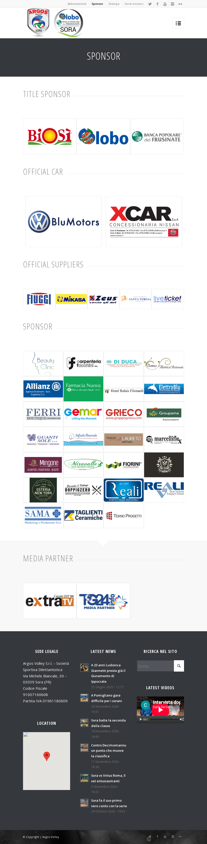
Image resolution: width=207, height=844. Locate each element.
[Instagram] (172, 4)
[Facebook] (157, 4)
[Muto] (181, 719)
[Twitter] (149, 4)
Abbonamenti (77, 4)
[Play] (141, 719)
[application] (160, 710)
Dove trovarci (134, 4)
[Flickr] (180, 4)
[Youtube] (165, 4)
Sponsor (97, 4)
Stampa (114, 4)
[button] (46, 756)
